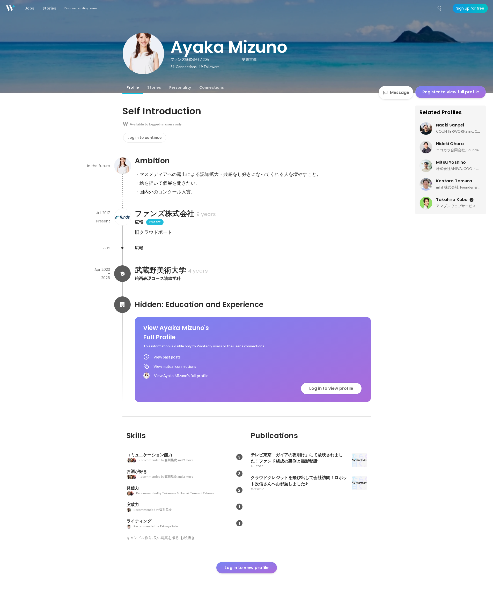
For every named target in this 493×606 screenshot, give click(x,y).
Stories (154, 87)
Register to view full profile (450, 92)
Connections (211, 87)
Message (399, 92)
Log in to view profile (331, 388)
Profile (133, 87)
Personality (180, 87)
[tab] (132, 87)
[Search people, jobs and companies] (440, 8)
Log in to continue (145, 137)
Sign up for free (470, 8)
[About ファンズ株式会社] (122, 217)
